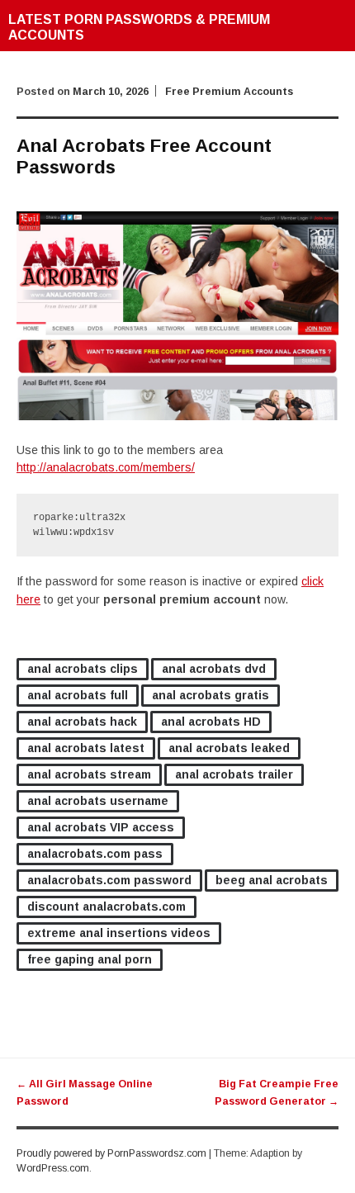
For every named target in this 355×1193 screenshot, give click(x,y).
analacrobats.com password (109, 880)
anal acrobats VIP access (100, 827)
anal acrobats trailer (234, 774)
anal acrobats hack (82, 721)
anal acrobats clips (82, 668)
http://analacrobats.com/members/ (106, 467)
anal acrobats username (97, 800)
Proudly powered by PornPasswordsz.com (111, 1153)
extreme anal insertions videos (119, 933)
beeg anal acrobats (271, 880)
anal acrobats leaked (229, 748)
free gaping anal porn (89, 959)
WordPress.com (53, 1168)
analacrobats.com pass (95, 853)
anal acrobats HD (211, 721)
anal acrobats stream (89, 774)
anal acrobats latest (85, 748)
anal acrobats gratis (210, 695)
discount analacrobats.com (106, 906)
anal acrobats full (77, 695)
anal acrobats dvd (214, 668)
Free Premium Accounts (229, 91)
